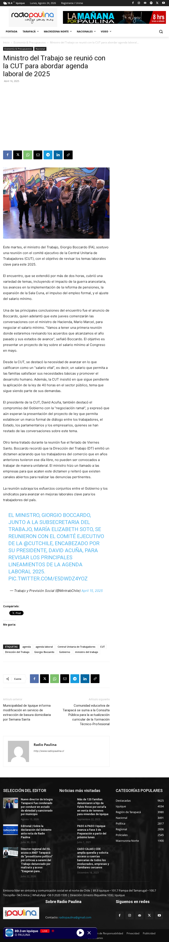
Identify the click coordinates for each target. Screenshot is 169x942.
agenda (26, 646)
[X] (157, 3)
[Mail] (145, 3)
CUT (102, 646)
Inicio (6, 42)
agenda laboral (44, 646)
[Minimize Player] (89, 932)
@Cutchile (38, 543)
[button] (161, 31)
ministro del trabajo (86, 652)
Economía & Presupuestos (30, 42)
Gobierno (64, 652)
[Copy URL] (68, 154)
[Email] (37, 154)
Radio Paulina (45, 744)
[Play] (80, 932)
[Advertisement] (56, 117)
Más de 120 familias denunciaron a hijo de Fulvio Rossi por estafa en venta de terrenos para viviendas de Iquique (92, 807)
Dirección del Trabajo (17, 652)
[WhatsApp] (27, 154)
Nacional (40, 48)
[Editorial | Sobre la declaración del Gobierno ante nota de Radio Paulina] (10, 829)
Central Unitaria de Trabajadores (76, 646)
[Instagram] (138, 3)
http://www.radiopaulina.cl (49, 750)
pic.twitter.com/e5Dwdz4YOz (48, 579)
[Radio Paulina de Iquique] (33, 17)
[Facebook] (132, 3)
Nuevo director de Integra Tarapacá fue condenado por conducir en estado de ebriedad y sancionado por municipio (37, 807)
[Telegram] (48, 154)
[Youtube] (163, 3)
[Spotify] (151, 3)
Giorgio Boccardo (44, 652)
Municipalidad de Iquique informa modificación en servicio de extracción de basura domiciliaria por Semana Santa (27, 712)
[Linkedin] (58, 154)
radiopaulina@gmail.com (75, 917)
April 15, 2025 (92, 591)
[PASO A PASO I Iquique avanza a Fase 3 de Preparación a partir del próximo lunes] (66, 829)
